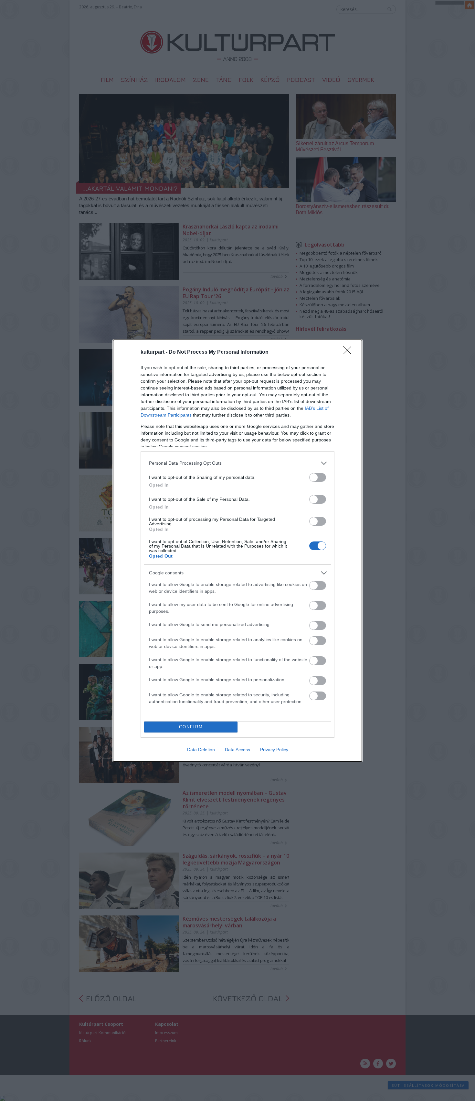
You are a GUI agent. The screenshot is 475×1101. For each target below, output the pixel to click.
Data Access (237, 749)
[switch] (317, 477)
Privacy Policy (274, 749)
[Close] (349, 352)
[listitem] (237, 463)
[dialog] (237, 551)
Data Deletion (201, 749)
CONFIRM (191, 726)
